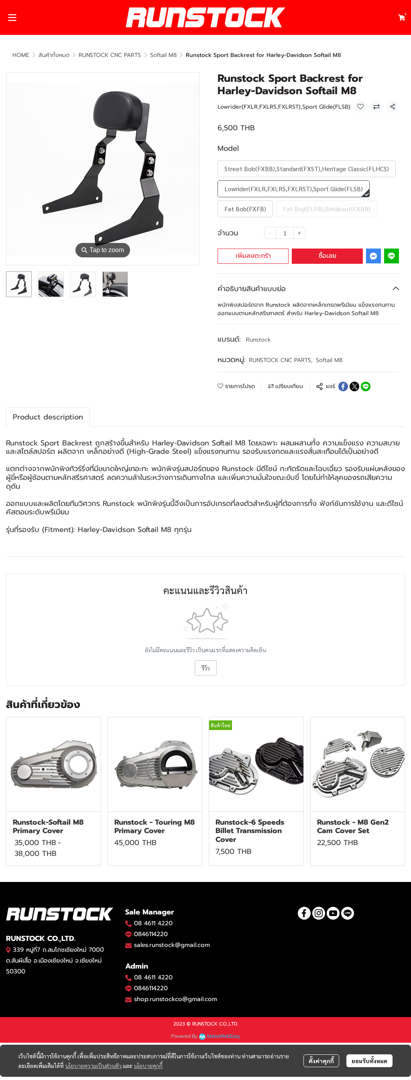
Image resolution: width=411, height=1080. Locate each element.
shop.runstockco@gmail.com (175, 999)
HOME (20, 55)
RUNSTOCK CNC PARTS (110, 55)
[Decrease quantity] (270, 233)
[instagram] (318, 913)
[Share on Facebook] (343, 386)
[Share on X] (354, 386)
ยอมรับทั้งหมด (369, 1060)
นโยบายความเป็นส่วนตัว (93, 1065)
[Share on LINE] (365, 386)
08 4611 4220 (153, 923)
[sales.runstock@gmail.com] (128, 945)
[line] (347, 913)
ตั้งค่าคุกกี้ (321, 1060)
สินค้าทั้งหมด (54, 55)
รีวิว (205, 667)
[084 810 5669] (128, 923)
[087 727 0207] (128, 977)
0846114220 (151, 934)
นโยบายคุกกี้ (148, 1065)
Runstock (258, 340)
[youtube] (333, 913)
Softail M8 (163, 55)
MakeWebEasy (223, 1036)
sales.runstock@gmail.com (172, 944)
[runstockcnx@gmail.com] (128, 999)
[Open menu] (12, 18)
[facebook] (304, 913)
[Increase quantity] (299, 233)
